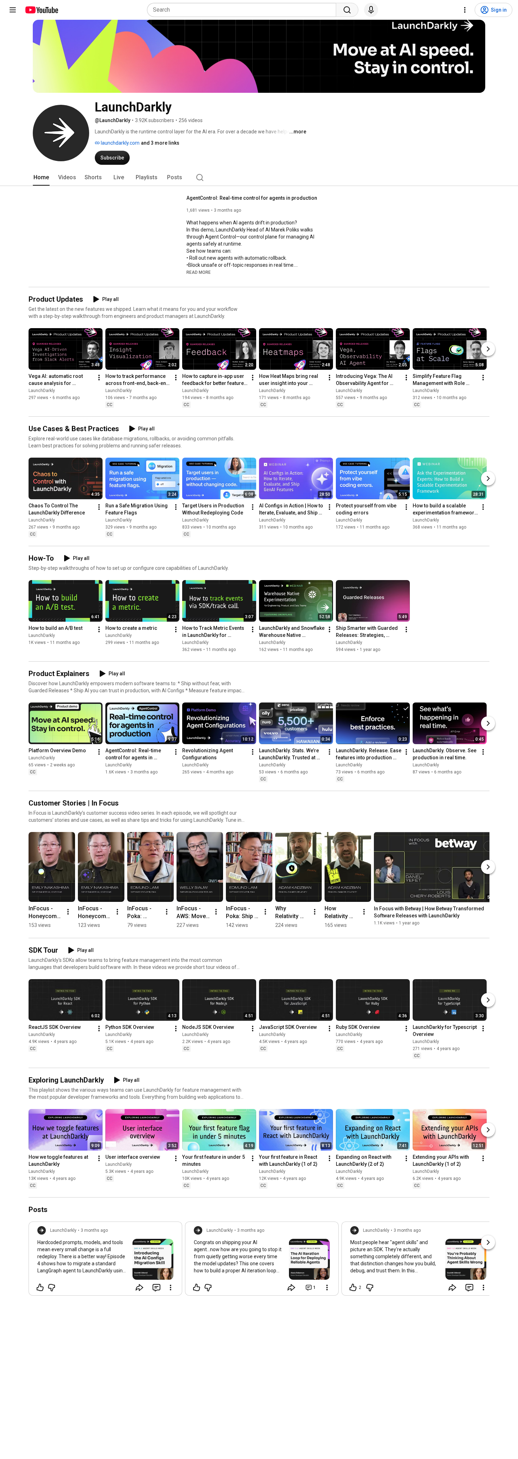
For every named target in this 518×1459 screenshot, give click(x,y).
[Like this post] (40, 1287)
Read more (198, 272)
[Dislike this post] (51, 1287)
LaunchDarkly (42, 390)
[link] (105, 1260)
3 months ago (94, 1230)
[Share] (139, 1287)
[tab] (41, 177)
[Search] (347, 10)
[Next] (488, 349)
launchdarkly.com (120, 143)
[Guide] (12, 10)
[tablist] (259, 177)
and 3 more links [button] (160, 143)
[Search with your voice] (371, 10)
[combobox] (243, 10)
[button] (198, 272)
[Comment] (156, 1287)
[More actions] (99, 377)
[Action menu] (171, 1287)
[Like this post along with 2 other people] (353, 1287)
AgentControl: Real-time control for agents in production (251, 198)
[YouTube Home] (41, 10)
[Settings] (465, 10)
